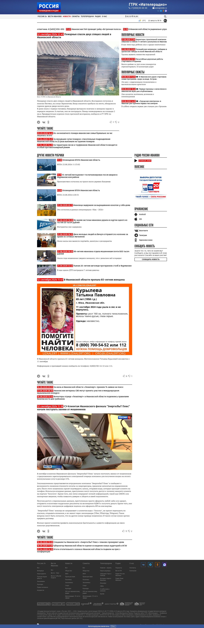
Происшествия (70, 576)
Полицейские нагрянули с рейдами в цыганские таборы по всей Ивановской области (144, 50)
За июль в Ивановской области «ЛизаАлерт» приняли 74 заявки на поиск (88, 387)
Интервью (40, 571)
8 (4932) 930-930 (42, 29)
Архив (102, 594)
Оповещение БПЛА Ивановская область (81, 160)
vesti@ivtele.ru (161, 8)
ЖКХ (66, 574)
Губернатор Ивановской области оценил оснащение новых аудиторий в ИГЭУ (90, 546)
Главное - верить (105, 568)
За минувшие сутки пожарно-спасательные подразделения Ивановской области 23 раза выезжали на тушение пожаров (73, 140)
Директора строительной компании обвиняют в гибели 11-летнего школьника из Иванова (144, 40)
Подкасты (118, 568)
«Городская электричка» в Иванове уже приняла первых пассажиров (141, 102)
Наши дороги (41, 574)
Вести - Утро (55, 573)
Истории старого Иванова (105, 579)
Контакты (133, 568)
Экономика (41, 581)
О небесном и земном (104, 590)
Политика (68, 579)
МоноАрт (103, 583)
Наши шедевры (105, 571)
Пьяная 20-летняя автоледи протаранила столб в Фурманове (102, 266)
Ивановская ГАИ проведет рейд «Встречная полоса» (79, 29)
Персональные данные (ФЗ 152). (72, 618)
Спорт (67, 585)
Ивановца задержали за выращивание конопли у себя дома (101, 205)
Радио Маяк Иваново (119, 579)
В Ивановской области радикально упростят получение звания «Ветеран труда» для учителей (155, 29)
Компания (133, 571)
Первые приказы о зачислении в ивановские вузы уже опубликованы (143, 90)
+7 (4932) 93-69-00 (139, 8)
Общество (68, 571)
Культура (40, 584)
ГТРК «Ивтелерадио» (148, 4)
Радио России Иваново (120, 574)
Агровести (40, 590)
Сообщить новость (150, 259)
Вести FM (118, 571)
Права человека (42, 587)
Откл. (113, 626)
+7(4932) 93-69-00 (105, 615)
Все (38, 568)
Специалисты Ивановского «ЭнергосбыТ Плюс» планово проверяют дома (89, 542)
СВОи (102, 586)
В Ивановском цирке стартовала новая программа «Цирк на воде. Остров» (143, 78)
